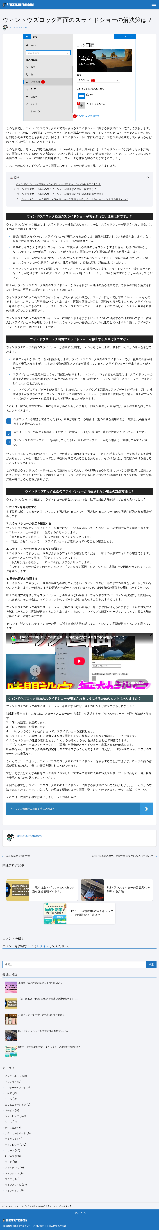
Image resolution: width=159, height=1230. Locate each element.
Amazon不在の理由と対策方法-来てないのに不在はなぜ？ (123, 856)
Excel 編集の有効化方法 (17, 856)
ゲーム (8, 1099)
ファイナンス (12, 1167)
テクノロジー (12, 1144)
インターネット (13, 1076)
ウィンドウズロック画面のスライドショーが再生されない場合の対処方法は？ (60, 194)
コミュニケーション (15, 1104)
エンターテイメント (15, 1087)
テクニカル (11, 1127)
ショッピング (12, 1116)
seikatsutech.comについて (16, 1225)
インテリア (11, 1081)
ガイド (8, 1093)
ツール (8, 1121)
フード (8, 1162)
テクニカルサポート (15, 1133)
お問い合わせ (39, 1225)
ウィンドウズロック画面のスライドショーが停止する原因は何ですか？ (56, 189)
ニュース (9, 1150)
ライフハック (12, 1190)
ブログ (8, 1179)
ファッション (12, 1173)
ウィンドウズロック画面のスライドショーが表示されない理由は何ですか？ (58, 184)
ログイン (43, 946)
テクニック (11, 1139)
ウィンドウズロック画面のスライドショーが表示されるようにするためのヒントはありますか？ (74, 199)
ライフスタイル (13, 1184)
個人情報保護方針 (57, 1225)
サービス (9, 1110)
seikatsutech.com (18, 27)
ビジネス (9, 1156)
